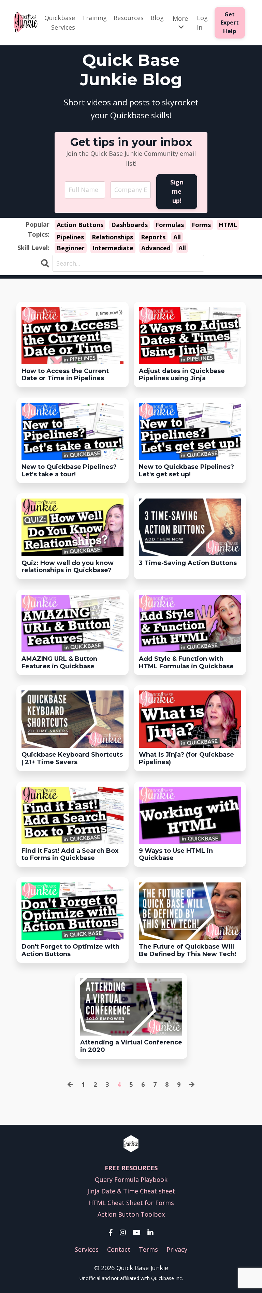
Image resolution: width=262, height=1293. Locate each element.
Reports (153, 237)
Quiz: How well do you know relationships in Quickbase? (67, 567)
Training (94, 18)
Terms (148, 1249)
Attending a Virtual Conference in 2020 (131, 1046)
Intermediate (112, 248)
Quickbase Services (59, 23)
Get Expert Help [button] (230, 23)
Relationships (112, 237)
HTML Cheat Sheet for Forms (131, 1203)
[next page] (191, 1084)
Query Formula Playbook (131, 1179)
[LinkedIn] (150, 1232)
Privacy (176, 1249)
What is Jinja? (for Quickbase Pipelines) (186, 758)
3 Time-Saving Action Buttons (188, 563)
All (177, 237)
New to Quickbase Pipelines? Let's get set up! (186, 470)
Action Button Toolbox (131, 1214)
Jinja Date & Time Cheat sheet (131, 1191)
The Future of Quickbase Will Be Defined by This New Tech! (187, 950)
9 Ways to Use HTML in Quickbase (176, 854)
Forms (201, 225)
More (180, 18)
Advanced (156, 248)
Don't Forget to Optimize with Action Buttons (70, 950)
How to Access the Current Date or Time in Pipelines (65, 375)
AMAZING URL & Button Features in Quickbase (59, 662)
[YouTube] (137, 1232)
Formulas (170, 225)
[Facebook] (110, 1232)
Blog (157, 18)
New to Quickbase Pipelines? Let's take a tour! (69, 470)
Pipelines (70, 237)
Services (87, 1249)
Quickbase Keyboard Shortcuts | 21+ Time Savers (72, 758)
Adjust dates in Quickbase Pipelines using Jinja (182, 375)
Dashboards (129, 225)
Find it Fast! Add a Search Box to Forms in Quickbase (69, 854)
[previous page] (70, 1084)
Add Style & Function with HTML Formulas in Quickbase (186, 662)
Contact (118, 1249)
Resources (129, 18)
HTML (228, 225)
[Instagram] (123, 1232)
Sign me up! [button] (177, 191)
